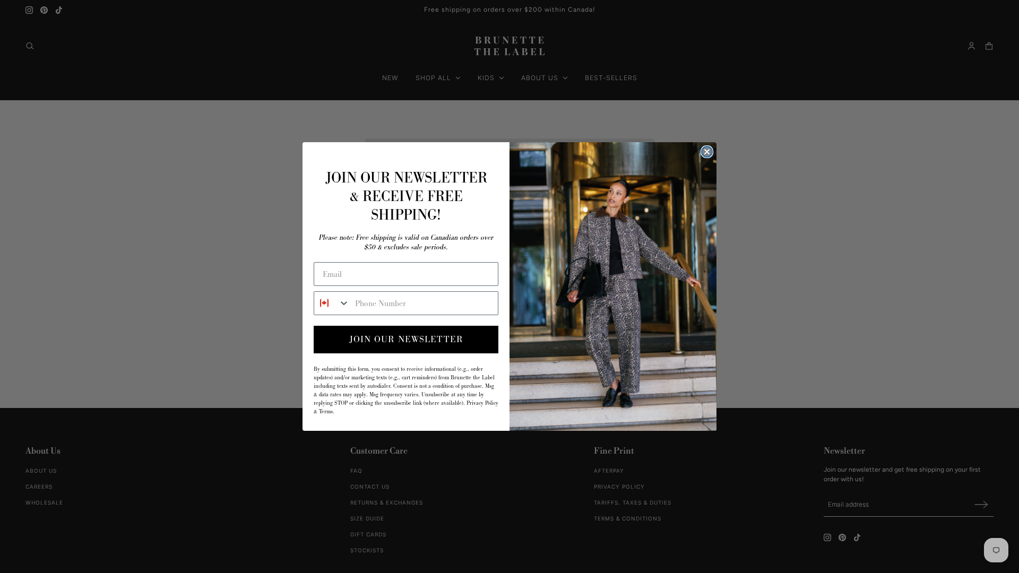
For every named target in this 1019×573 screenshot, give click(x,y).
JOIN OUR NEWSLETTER (406, 339)
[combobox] (332, 303)
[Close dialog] (707, 151)
